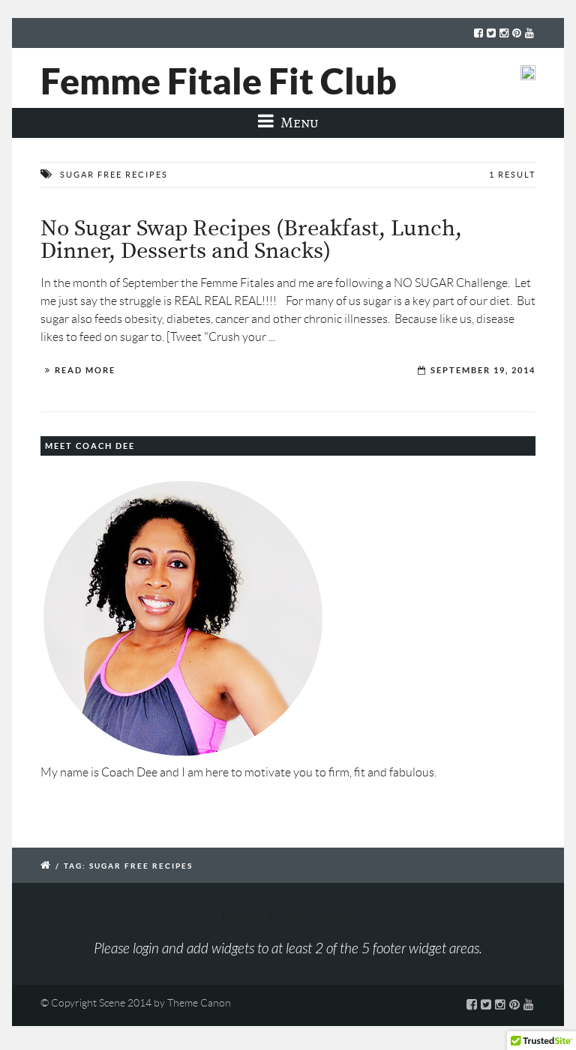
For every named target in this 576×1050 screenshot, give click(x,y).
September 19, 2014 (483, 370)
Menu (298, 122)
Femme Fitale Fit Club (218, 81)
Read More (85, 370)
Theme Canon (199, 1003)
